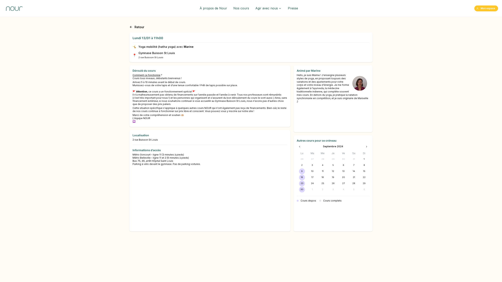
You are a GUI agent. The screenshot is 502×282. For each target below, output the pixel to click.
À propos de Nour (213, 8)
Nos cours (241, 8)
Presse (293, 8)
